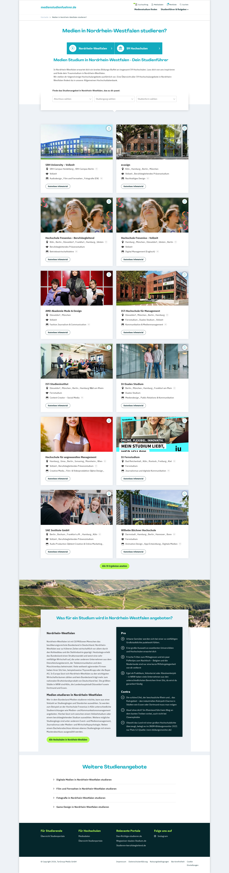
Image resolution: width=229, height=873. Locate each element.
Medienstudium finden (145, 9)
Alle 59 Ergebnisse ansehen (114, 566)
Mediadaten (84, 836)
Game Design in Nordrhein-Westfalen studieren (82, 806)
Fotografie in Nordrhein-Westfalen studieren (80, 797)
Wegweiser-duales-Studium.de (131, 840)
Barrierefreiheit (178, 861)
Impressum (121, 861)
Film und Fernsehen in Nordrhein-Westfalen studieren (86, 788)
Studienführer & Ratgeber (174, 9)
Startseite (44, 17)
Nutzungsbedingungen (159, 861)
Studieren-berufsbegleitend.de (131, 845)
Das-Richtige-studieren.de (129, 836)
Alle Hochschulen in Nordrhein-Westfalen (68, 739)
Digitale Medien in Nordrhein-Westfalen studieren (84, 779)
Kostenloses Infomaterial (58, 186)
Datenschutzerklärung (138, 861)
